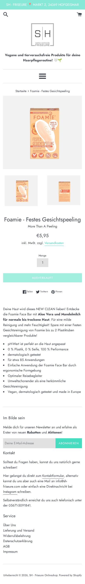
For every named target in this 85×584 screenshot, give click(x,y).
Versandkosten (54, 243)
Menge (42, 255)
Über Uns (9, 525)
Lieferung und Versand (18, 530)
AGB (6, 546)
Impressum (10, 551)
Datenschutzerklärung (17, 541)
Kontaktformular (53, 475)
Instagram (10, 491)
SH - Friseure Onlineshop (43, 575)
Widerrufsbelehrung (17, 535)
